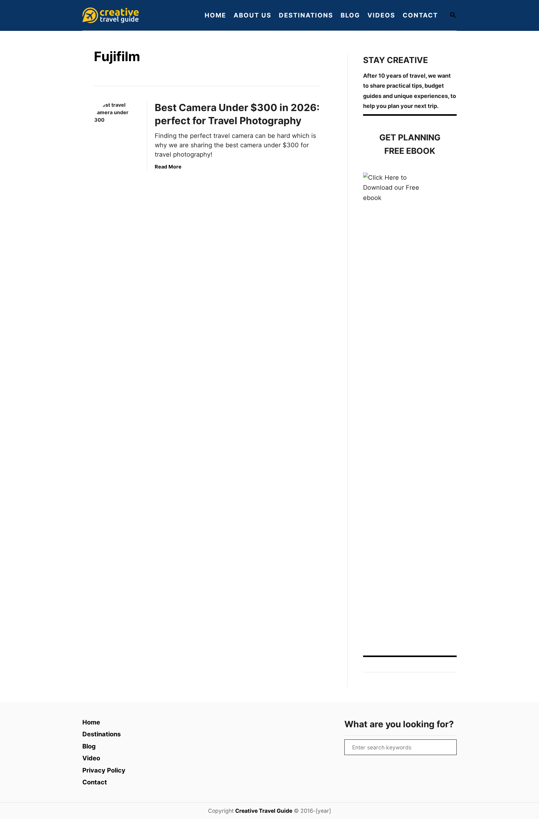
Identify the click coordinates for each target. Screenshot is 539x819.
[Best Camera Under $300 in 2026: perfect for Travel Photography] (117, 124)
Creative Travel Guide (263, 810)
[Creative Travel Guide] (135, 15)
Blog (89, 746)
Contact (94, 782)
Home (91, 722)
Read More (168, 166)
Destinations (101, 734)
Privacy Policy (103, 770)
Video (91, 758)
